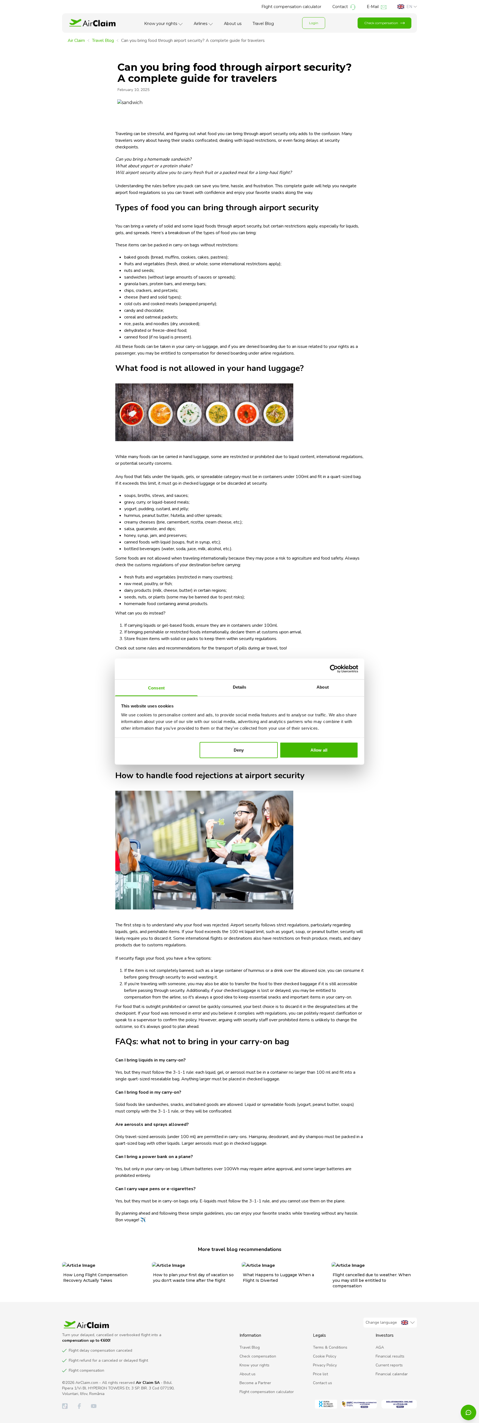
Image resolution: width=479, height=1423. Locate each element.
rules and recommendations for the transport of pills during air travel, (212, 648)
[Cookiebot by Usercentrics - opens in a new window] (334, 669)
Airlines (200, 23)
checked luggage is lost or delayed (257, 990)
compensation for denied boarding (214, 353)
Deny (239, 750)
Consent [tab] (156, 687)
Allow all (318, 750)
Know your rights (160, 23)
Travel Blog (263, 23)
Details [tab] (239, 686)
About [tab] (323, 686)
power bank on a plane (166, 1157)
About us (232, 23)
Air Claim (76, 40)
